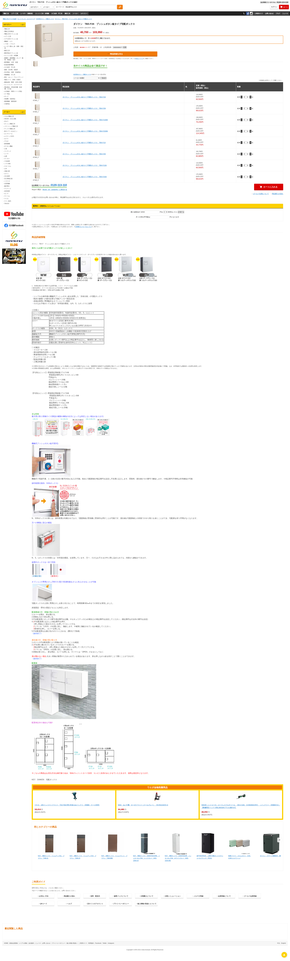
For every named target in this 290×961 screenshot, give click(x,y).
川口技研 (7, 176)
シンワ (6, 153)
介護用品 (7, 104)
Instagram (111, 943)
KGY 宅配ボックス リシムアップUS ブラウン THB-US (83, 857)
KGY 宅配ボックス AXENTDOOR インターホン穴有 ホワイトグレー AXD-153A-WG (178, 858)
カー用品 (7, 94)
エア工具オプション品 (11, 39)
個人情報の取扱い (72, 943)
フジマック (7, 151)
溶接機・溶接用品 (9, 99)
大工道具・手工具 (56, 13)
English (283, 943)
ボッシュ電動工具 (9, 124)
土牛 (5, 168)
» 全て (23, 25)
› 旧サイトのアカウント (94, 904)
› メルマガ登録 (198, 896)
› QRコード (43, 904)
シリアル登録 (23, 943)
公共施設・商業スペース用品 (13, 91)
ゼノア (6, 193)
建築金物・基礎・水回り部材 (13, 82)
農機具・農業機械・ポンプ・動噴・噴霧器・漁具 (13, 59)
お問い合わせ (269, 13)
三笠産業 (7, 161)
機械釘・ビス (8, 41)
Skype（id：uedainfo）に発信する (54, 189)
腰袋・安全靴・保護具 (11, 69)
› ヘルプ (69, 904)
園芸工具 (67, 13)
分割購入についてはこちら (83, 226)
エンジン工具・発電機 (42, 13)
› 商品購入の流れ (69, 896)
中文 (278, 943)
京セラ (6, 121)
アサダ (6, 141)
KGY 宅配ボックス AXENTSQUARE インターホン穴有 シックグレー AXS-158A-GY (146, 858)
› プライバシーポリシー (120, 904)
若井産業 (7, 191)
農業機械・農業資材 (10, 101)
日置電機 (7, 183)
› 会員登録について (224, 896)
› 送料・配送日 (94, 896)
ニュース (285, 13)
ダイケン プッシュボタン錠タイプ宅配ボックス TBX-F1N (84, 97)
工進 (5, 148)
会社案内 (31, 943)
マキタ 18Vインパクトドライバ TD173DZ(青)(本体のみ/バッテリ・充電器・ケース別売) (67, 805)
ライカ (6, 198)
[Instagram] (251, 13)
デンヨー (7, 158)
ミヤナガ (7, 181)
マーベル (7, 196)
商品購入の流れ (277, 194)
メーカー (75, 13)
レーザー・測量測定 (27, 13)
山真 (5, 156)
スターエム (7, 166)
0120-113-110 (59, 185)
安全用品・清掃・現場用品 (12, 72)
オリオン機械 (8, 146)
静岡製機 (7, 144)
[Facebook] (247, 13)
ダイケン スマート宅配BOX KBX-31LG (273, 856)
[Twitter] (243, 13)
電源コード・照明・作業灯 (12, 79)
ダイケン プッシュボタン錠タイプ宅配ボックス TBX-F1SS (85, 165)
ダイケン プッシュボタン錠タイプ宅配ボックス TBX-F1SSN (85, 120)
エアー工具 (14, 13)
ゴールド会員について (261, 194)
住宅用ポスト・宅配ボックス (82, 74)
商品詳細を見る (116, 54)
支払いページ (139, 58)
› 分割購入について (146, 896)
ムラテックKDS (9, 136)
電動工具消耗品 (9, 31)
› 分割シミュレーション (172, 896)
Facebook (98, 943)
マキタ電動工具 (9, 116)
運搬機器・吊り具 (9, 74)
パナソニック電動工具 (11, 126)
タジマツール (8, 134)
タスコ (6, 173)
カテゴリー (84, 13)
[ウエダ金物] (14, 5)
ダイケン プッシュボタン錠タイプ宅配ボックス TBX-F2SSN (85, 131)
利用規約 (91, 943)
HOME (6, 943)
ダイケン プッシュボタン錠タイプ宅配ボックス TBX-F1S (84, 142)
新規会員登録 (14, 943)
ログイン (274, 7)
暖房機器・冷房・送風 (11, 62)
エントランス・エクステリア (13, 84)
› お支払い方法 (43, 896)
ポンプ (6, 96)
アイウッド (7, 188)
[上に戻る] (284, 957)
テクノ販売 (7, 201)
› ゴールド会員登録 (250, 896)
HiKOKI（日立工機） (10, 119)
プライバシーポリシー (58, 943)
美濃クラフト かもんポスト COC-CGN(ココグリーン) (239, 857)
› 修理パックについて (120, 896)
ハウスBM (7, 163)
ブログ (278, 13)
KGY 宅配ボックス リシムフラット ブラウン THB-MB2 (114, 857)
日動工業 (7, 171)
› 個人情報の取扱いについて (146, 904)
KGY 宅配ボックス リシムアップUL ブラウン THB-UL (51, 857)
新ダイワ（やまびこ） (11, 131)
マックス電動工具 (9, 129)
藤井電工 (7, 186)
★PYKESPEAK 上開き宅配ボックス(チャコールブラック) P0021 (210, 857)
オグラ (6, 139)
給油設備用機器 (9, 65)
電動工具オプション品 (11, 34)
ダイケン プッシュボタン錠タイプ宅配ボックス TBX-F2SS (85, 177)
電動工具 (6, 13)
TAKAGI (6, 203)
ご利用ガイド (259, 13)
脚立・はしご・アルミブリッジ (13, 77)
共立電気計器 (8, 178)
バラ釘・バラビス (9, 44)
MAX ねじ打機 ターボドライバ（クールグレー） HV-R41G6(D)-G (143, 805)
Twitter (105, 943)
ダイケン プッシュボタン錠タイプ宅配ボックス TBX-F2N (84, 108)
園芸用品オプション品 (11, 53)
